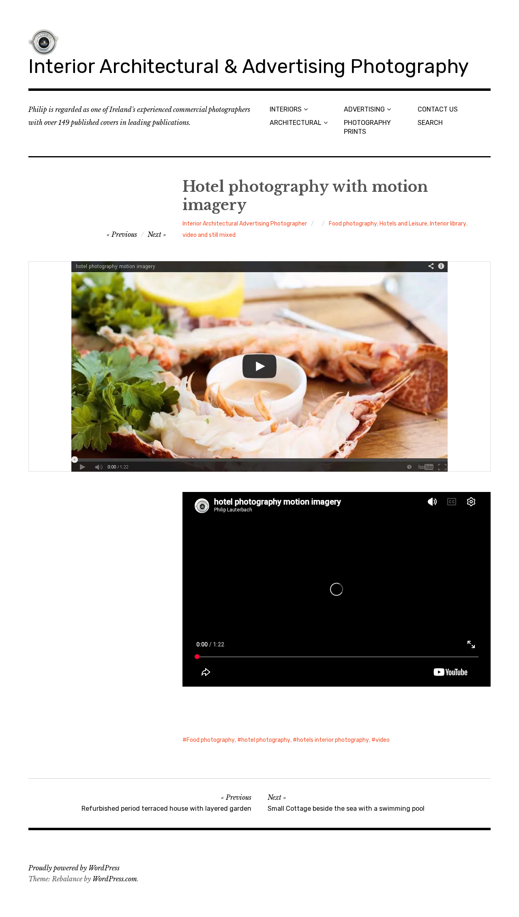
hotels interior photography (333, 740)
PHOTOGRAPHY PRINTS (367, 127)
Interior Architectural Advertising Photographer (244, 223)
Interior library (448, 223)
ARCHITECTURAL (296, 123)
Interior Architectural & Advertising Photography (248, 66)
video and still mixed (209, 235)
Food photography (353, 223)
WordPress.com (114, 879)
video (382, 740)
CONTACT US (438, 109)
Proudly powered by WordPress (74, 868)
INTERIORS (286, 109)
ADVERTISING (364, 109)
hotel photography (265, 740)
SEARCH (430, 123)
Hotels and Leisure (403, 223)
